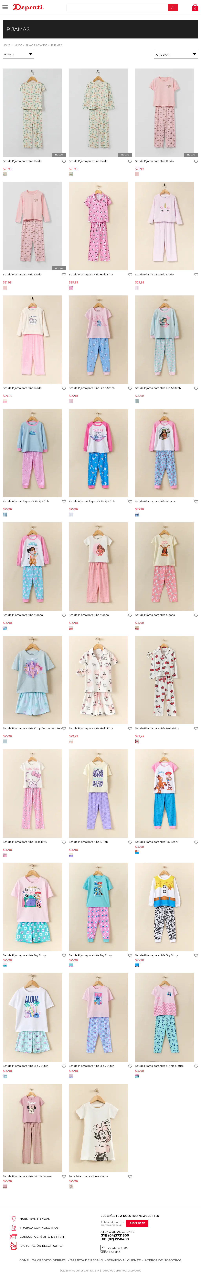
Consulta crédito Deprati (42, 1260)
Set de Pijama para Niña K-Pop (88, 841)
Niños (18, 45)
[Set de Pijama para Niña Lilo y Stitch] (34, 1017)
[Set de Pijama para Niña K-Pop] (100, 793)
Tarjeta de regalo (86, 1260)
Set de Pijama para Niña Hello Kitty (91, 274)
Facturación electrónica (41, 1246)
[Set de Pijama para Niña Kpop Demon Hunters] (34, 680)
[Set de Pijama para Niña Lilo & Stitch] (100, 339)
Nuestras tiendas (35, 1218)
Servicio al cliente (124, 1260)
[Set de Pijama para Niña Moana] (166, 453)
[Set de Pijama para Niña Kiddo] (34, 113)
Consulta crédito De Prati (42, 1237)
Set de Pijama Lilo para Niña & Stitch (26, 501)
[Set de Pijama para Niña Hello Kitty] (100, 226)
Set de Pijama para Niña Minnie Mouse (159, 1065)
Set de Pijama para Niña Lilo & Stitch (92, 387)
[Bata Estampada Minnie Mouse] (100, 1128)
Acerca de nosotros (163, 1260)
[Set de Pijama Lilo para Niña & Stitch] (34, 453)
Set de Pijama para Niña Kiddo (22, 161)
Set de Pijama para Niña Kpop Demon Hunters (32, 728)
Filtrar (9, 54)
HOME (7, 45)
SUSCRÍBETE (137, 1223)
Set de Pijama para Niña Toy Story (156, 841)
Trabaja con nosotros (39, 1227)
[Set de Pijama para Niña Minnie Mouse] (166, 1017)
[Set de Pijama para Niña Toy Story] (166, 793)
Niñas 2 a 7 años (36, 45)
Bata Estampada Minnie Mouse (88, 1176)
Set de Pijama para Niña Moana (155, 501)
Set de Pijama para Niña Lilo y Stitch (25, 1065)
